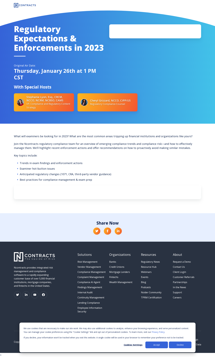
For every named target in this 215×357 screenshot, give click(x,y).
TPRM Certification (151, 297)
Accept (156, 344)
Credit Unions (116, 266)
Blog (143, 282)
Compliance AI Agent (89, 282)
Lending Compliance (89, 302)
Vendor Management (89, 266)
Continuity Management (91, 297)
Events (144, 277)
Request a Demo (182, 261)
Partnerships (180, 282)
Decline (180, 344)
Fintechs (113, 277)
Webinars (146, 272)
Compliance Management (92, 272)
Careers (177, 297)
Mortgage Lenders (119, 272)
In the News (179, 287)
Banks (112, 261)
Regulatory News (150, 261)
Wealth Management (120, 282)
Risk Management (87, 261)
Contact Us (179, 266)
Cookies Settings (133, 344)
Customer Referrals (183, 277)
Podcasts (146, 287)
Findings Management (90, 287)
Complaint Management (91, 277)
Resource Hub (148, 266)
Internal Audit (85, 292)
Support (177, 292)
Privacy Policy (158, 332)
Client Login (179, 272)
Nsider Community (151, 292)
